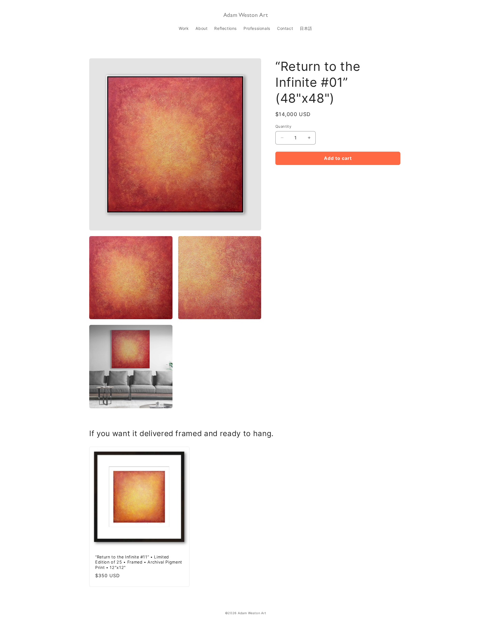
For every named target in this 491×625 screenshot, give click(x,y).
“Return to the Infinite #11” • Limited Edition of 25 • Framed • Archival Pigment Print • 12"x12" (138, 562)
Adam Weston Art (252, 613)
